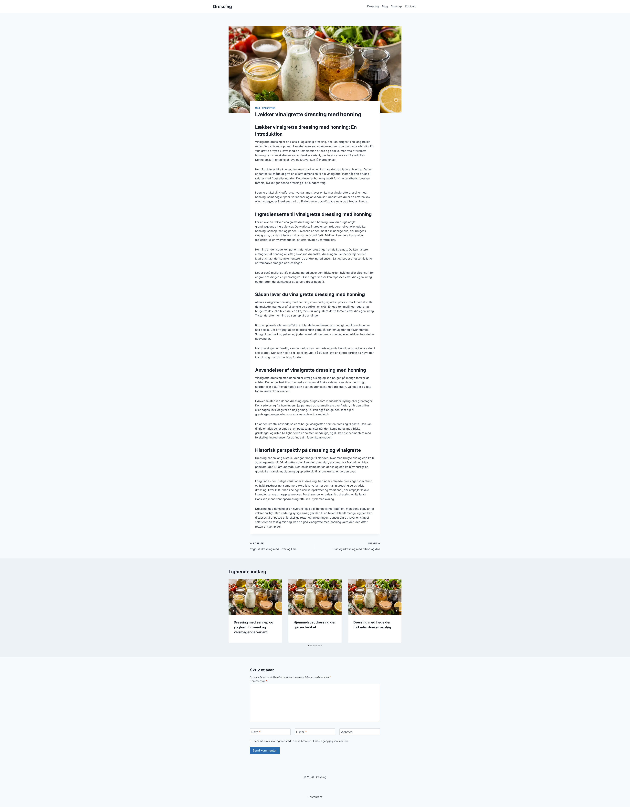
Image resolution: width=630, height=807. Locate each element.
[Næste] (396, 611)
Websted (347, 732)
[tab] (308, 645)
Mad (257, 108)
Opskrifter (268, 108)
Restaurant (315, 797)
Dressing (373, 6)
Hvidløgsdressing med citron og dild (356, 546)
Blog (385, 6)
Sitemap (396, 6)
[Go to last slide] (233, 611)
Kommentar (258, 681)
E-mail (301, 732)
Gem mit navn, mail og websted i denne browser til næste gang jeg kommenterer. (301, 741)
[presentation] (255, 596)
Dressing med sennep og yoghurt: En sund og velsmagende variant (253, 627)
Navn (256, 732)
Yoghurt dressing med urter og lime (273, 546)
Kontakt (410, 6)
